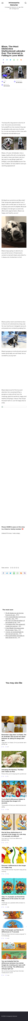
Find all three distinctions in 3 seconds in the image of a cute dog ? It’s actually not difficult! (14, 834)
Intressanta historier (14, 4)
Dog (5, 75)
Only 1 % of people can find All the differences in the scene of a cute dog (13, 898)
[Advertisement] (14, 29)
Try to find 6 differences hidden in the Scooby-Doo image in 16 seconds (13, 801)
